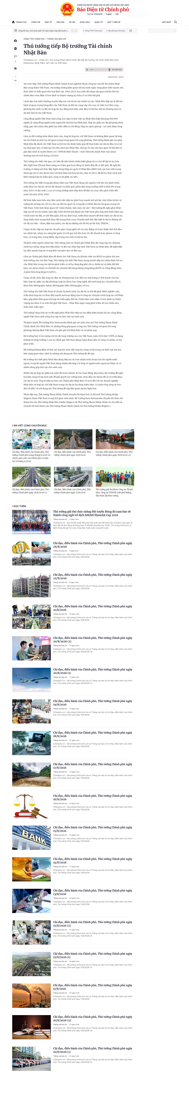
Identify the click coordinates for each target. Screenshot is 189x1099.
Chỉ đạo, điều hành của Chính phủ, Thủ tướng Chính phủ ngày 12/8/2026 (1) (92, 955)
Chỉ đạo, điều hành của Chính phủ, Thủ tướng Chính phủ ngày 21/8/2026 (92, 608)
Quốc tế (98, 22)
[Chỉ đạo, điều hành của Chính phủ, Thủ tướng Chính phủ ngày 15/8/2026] (31, 838)
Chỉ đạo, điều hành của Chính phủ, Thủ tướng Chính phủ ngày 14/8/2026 (92, 860)
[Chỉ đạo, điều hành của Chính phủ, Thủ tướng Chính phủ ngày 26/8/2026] (31, 553)
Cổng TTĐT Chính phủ (93, 31)
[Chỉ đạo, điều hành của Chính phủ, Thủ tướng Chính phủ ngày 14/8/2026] (31, 869)
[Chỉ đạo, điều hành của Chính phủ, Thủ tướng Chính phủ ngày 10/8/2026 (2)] (31, 1027)
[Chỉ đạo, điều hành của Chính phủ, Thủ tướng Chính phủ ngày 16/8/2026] (31, 806)
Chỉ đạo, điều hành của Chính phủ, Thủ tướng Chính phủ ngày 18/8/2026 (92, 734)
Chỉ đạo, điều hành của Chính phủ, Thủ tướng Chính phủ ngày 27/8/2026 (72, 491)
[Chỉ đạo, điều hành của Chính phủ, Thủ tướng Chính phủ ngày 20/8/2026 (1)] (31, 680)
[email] (130, 31)
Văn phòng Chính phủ (116, 31)
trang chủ (21, 22)
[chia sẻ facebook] (15, 41)
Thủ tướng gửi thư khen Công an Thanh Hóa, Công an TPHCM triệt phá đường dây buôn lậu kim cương (114, 492)
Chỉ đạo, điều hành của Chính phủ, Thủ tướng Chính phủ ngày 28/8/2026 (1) (30, 491)
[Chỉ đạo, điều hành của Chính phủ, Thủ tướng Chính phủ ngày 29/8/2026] (73, 439)
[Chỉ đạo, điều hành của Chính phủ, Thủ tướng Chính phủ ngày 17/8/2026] (31, 774)
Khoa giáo (85, 22)
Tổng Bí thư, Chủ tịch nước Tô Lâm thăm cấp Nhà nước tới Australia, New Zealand (43, 30)
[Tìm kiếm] (175, 22)
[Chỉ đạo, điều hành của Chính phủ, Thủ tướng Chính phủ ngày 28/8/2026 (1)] (31, 477)
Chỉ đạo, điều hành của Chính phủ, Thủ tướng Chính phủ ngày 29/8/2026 (72, 453)
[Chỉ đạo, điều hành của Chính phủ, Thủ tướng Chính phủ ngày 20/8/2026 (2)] (31, 648)
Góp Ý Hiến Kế (113, 22)
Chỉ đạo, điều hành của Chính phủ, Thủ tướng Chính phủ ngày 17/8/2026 (92, 766)
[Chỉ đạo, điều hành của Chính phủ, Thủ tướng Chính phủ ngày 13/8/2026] (31, 901)
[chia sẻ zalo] (15, 48)
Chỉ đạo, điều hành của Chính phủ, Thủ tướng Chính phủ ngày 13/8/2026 (92, 892)
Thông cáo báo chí (56, 39)
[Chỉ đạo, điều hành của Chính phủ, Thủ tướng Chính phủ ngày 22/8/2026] (31, 585)
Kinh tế (48, 22)
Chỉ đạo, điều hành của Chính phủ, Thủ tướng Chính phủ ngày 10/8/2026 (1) (92, 1050)
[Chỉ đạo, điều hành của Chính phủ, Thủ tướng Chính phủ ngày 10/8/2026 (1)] (31, 1059)
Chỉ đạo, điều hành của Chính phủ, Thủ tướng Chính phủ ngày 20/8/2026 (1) (92, 671)
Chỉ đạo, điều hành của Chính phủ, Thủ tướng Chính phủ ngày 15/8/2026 (92, 829)
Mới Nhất (166, 22)
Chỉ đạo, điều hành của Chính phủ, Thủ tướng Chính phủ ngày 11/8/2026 (92, 987)
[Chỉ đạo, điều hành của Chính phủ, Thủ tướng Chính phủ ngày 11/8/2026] (31, 996)
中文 (117, 14)
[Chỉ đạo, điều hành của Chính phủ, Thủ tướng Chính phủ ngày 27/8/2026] (73, 477)
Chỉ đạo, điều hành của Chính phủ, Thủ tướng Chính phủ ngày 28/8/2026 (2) (114, 453)
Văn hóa (60, 22)
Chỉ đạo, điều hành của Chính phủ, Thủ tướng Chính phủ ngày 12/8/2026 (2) (92, 923)
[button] (72, 30)
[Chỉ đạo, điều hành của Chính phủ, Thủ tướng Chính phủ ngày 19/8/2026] (31, 711)
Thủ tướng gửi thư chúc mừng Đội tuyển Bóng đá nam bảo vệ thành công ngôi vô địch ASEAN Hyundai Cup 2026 (92, 513)
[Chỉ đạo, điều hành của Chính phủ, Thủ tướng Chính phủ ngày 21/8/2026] (31, 617)
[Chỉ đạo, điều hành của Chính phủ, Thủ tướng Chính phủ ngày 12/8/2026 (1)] (31, 964)
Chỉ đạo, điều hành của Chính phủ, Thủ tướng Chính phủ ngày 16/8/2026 (92, 797)
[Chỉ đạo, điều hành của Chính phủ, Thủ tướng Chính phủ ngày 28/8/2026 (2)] (115, 439)
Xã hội (72, 22)
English (109, 14)
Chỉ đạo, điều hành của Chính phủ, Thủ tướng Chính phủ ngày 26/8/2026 (92, 545)
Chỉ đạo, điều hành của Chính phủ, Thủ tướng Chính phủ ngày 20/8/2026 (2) (92, 639)
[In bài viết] (15, 68)
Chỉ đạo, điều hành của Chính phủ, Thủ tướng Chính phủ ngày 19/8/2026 (92, 702)
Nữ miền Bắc (117, 69)
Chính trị (35, 22)
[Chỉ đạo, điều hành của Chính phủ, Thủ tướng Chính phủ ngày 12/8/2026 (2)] (31, 932)
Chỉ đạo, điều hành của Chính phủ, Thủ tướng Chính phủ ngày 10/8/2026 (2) (92, 1018)
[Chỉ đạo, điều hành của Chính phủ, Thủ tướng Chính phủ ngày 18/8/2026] (31, 743)
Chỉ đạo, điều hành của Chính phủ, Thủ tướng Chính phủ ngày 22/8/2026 (92, 576)
